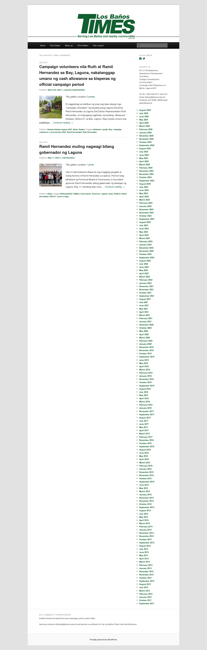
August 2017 (145, 417)
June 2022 (144, 267)
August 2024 (145, 183)
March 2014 (144, 523)
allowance (97, 129)
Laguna (104, 193)
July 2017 (143, 420)
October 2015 (145, 478)
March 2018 (144, 401)
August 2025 (145, 148)
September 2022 (146, 257)
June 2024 (144, 190)
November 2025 (146, 138)
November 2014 (146, 500)
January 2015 (145, 494)
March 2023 (144, 238)
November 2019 (146, 350)
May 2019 (143, 363)
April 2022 (144, 273)
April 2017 (144, 430)
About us (69, 45)
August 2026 (145, 110)
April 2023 (144, 235)
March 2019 (144, 369)
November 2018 (146, 379)
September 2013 (146, 542)
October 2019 (145, 353)
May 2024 (143, 193)
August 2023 (145, 222)
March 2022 (144, 276)
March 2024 (144, 199)
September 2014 (146, 507)
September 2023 (146, 218)
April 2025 (144, 161)
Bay (110, 129)
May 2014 (143, 516)
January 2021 (145, 321)
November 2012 (146, 574)
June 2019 (144, 360)
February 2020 (145, 340)
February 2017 (145, 436)
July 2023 (143, 225)
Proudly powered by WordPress (103, 639)
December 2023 (146, 209)
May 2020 (143, 331)
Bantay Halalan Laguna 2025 (59, 129)
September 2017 (146, 414)
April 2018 (144, 398)
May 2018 (143, 395)
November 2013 (146, 536)
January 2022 (145, 283)
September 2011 (146, 603)
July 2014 (143, 513)
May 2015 (143, 488)
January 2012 (145, 597)
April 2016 (144, 459)
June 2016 (144, 452)
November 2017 (146, 411)
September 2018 (146, 385)
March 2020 (144, 337)
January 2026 (145, 132)
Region (82, 129)
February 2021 (145, 318)
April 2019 (144, 366)
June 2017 (144, 424)
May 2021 (143, 308)
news (110, 193)
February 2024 (145, 202)
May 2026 (143, 119)
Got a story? (98, 45)
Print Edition (83, 45)
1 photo (90, 164)
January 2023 (145, 244)
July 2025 (143, 151)
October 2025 (145, 142)
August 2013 (145, 545)
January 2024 (145, 206)
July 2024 (143, 186)
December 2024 (146, 170)
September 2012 (146, 580)
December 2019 (146, 347)
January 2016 (145, 468)
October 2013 (145, 539)
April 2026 (144, 122)
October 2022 (145, 254)
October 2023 (145, 215)
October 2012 (145, 577)
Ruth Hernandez (90, 132)
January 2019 (145, 375)
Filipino (76, 193)
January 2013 (145, 568)
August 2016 (145, 449)
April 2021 (144, 311)
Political (117, 193)
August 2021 (145, 299)
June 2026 (144, 116)
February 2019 (145, 372)
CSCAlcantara (68, 157)
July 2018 (143, 392)
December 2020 (146, 324)
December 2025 (146, 135)
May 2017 (143, 427)
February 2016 (145, 465)
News (75, 129)
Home (42, 45)
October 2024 (145, 177)
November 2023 (146, 212)
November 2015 (146, 475)
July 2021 (143, 302)
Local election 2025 (57, 132)
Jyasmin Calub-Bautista (74, 89)
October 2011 (145, 600)
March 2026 (144, 126)
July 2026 (143, 113)
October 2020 (145, 327)
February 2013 (145, 565)
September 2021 (146, 295)
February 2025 (145, 167)
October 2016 (145, 443)
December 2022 (146, 247)
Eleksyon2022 (66, 193)
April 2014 (144, 520)
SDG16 (53, 196)
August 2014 (145, 510)
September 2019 (146, 356)
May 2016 (143, 456)
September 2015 (146, 481)
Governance (85, 193)
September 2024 (146, 180)
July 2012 (143, 587)
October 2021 (145, 292)
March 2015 (144, 491)
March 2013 (144, 561)
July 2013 (143, 548)
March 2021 (144, 315)
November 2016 (146, 440)
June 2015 (144, 484)
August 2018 (145, 388)
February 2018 (145, 404)
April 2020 (144, 334)
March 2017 (144, 433)
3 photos (91, 96)
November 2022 (146, 250)
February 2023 (145, 241)
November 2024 (146, 174)
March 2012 (144, 590)
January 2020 (145, 343)
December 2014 (146, 497)
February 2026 (145, 129)
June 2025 (144, 154)
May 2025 (143, 158)
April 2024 (144, 196)
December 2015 (146, 472)
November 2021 (146, 289)
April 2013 (144, 558)
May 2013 (143, 555)
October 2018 (145, 382)
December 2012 (146, 571)
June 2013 (144, 552)
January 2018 (145, 407)
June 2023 (144, 228)
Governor (96, 193)
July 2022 (143, 263)
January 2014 (145, 529)
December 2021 (146, 286)
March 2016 (144, 462)
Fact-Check (55, 45)
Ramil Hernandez (74, 132)
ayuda (105, 129)
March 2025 (144, 164)
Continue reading (63, 122)
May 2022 (143, 270)
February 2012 (145, 593)
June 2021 (144, 305)
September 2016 (146, 446)
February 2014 (145, 526)
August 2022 (145, 260)
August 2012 (145, 584)
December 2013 (146, 532)
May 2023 (143, 231)
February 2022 (145, 279)
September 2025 (146, 145)
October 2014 (145, 504)
